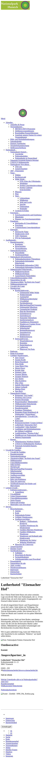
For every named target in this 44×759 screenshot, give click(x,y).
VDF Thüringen (21, 236)
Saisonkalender (16, 141)
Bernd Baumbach (21, 362)
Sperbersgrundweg (27, 320)
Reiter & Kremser (16, 353)
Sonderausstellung (22, 255)
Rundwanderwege (22, 290)
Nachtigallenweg (26, 303)
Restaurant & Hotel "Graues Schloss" (29, 423)
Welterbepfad (25, 328)
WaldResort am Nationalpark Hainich (29, 435)
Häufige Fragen (16, 549)
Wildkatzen (24, 200)
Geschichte (19, 154)
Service (9, 507)
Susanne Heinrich (21, 377)
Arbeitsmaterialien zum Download (27, 559)
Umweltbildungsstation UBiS (21, 278)
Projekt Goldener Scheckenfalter (26, 189)
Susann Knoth (20, 360)
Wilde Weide (20, 179)
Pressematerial (15, 561)
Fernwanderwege (21, 339)
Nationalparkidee (21, 156)
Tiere (17, 196)
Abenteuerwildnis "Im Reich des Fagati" (25, 282)
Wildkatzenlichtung (22, 274)
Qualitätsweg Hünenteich (29, 322)
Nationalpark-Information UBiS (27, 265)
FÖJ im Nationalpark (23, 238)
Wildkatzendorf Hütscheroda (21, 269)
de (11, 731)
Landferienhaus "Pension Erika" (27, 433)
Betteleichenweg (26, 337)
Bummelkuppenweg (27, 330)
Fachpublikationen (22, 557)
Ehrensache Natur (21, 232)
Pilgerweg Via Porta (27, 349)
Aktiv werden (15, 565)
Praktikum (14, 221)
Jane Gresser (19, 358)
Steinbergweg (25, 335)
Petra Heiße (19, 364)
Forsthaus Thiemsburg (23, 410)
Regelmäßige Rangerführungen (26, 133)
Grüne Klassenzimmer (18, 496)
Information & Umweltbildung (26, 223)
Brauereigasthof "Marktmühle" (26, 402)
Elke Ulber (19, 383)
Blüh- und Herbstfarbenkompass (22, 139)
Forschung (14, 213)
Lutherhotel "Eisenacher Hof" (26, 425)
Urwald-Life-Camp (17, 286)
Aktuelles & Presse (17, 125)
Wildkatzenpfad (25, 326)
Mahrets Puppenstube (23, 437)
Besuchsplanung (16, 509)
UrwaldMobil (15, 494)
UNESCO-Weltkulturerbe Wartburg (28, 444)
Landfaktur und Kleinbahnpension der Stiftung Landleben (27, 430)
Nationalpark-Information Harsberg (28, 267)
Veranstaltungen (16, 127)
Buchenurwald (20, 177)
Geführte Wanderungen (19, 356)
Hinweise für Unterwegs (24, 544)
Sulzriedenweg (25, 316)
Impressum (14, 570)
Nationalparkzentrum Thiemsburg (27, 259)
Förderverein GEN (22, 234)
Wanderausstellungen (18, 568)
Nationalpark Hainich (18, 152)
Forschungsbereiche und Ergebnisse (28, 215)
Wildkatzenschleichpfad (28, 299)
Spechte (23, 204)
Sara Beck (19, 391)
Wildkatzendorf (16, 460)
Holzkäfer (23, 209)
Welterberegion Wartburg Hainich (27, 442)
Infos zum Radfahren (18, 479)
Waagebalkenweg (26, 341)
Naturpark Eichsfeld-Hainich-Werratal (24, 160)
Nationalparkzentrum (18, 251)
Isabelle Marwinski (22, 385)
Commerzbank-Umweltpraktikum (27, 227)
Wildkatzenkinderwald (18, 284)
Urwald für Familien (13, 450)
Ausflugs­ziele (11, 240)
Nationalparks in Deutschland (26, 158)
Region (13, 439)
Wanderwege (15, 288)
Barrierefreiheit (15, 574)
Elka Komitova (20, 381)
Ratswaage (19, 421)
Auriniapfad (24, 297)
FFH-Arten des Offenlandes (30, 181)
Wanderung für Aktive (28, 540)
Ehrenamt (14, 230)
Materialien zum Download (20, 505)
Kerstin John (19, 370)
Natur (12, 173)
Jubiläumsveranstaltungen (24, 131)
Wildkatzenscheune (22, 272)
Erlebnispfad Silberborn (28, 307)
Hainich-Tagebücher (17, 143)
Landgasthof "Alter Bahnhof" (26, 427)
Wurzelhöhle (19, 253)
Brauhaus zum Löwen (23, 398)
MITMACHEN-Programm (25, 129)
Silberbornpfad (15, 471)
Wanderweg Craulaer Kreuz (30, 324)
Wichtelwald (15, 467)
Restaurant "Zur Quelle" (24, 395)
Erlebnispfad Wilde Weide (29, 293)
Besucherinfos (20, 246)
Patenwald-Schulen (17, 502)
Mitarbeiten (19, 217)
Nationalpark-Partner (18, 393)
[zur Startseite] (14, 116)
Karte (17, 513)
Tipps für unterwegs (17, 481)
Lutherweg (24, 347)
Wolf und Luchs (26, 202)
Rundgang (19, 244)
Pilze (17, 194)
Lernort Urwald (12, 488)
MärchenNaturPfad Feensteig (30, 305)
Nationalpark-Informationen (20, 257)
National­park (11, 150)
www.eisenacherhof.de (29, 670)
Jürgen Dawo (20, 368)
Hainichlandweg (26, 345)
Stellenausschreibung (18, 148)
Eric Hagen (19, 379)
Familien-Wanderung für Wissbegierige (29, 527)
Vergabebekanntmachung (19, 146)
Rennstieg (23, 343)
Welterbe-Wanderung (27, 542)
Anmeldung (19, 492)
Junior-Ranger (15, 477)
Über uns (18, 167)
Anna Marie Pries (21, 366)
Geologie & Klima (22, 211)
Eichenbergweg (25, 314)
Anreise (18, 511)
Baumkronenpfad (17, 242)
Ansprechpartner (21, 169)
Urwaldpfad (24, 301)
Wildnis (18, 175)
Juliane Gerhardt (21, 387)
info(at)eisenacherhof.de (12, 670)
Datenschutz (14, 572)
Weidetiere (24, 183)
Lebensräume (25, 198)
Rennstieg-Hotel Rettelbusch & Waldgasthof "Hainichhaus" (26, 413)
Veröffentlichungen (17, 551)
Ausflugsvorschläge (17, 475)
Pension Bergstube (22, 400)
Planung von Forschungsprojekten (27, 219)
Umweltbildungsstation (18, 463)
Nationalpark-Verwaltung (20, 164)
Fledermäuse (24, 206)
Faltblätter (18, 553)
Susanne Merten (21, 374)
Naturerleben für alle (18, 280)
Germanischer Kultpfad (28, 309)
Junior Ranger (15, 500)
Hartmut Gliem (20, 372)
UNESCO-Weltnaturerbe (19, 162)
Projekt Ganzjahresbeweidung (31, 185)
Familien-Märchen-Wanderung (31, 530)
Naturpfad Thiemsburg (28, 318)
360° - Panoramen (17, 171)
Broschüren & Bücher (23, 555)
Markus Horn (20, 389)
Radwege (13, 351)
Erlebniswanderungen (18, 490)
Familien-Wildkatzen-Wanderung (28, 533)
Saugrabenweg (25, 332)
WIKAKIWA (15, 465)
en (11, 733)
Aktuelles (9, 123)
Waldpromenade (26, 295)
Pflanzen (18, 192)
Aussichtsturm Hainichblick (25, 276)
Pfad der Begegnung (27, 311)
